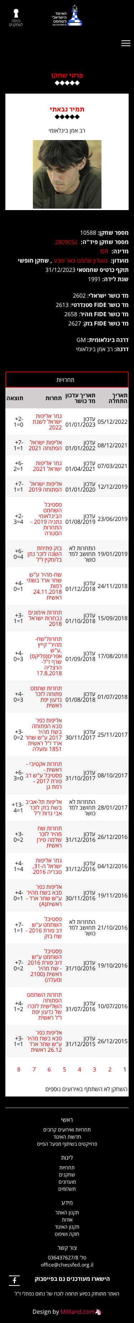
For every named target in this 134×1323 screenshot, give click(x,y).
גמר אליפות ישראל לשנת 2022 (47, 421)
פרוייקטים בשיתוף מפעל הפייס (67, 1143)
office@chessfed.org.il (67, 1264)
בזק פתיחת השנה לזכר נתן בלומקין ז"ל (45, 553)
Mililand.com (77, 1311)
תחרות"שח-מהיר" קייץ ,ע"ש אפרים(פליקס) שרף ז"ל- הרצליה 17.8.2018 (46, 656)
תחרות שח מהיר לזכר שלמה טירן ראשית (49, 836)
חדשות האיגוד (67, 1136)
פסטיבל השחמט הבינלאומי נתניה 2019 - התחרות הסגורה (46, 519)
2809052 (66, 242)
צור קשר (67, 1248)
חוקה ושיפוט (67, 1233)
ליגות (67, 1158)
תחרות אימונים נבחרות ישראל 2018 (45, 618)
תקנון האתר (67, 1212)
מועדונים (67, 1181)
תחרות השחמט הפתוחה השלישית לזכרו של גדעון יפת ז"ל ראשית (44, 1006)
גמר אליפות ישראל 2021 (47, 466)
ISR (104, 251)
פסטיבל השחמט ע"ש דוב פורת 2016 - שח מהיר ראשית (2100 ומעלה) (45, 965)
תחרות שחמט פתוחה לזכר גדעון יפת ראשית (46, 696)
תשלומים (67, 1188)
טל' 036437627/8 (67, 1257)
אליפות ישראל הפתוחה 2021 (45, 445)
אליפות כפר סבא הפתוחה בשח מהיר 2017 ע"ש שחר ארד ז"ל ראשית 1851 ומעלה (43, 734)
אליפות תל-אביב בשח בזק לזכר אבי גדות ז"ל (43, 807)
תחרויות (67, 1167)
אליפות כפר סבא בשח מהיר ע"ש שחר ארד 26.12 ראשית (44, 1041)
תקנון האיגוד (67, 1226)
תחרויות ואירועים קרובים (67, 1129)
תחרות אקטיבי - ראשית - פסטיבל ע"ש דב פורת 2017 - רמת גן (43, 775)
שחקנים (67, 1174)
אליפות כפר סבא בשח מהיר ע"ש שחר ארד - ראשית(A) (44, 895)
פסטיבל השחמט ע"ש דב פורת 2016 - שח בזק (44, 927)
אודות (67, 1219)
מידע (67, 1203)
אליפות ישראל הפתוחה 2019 (45, 486)
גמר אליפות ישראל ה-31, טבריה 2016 (47, 866)
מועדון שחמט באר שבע (81, 260)
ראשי (67, 1120)
